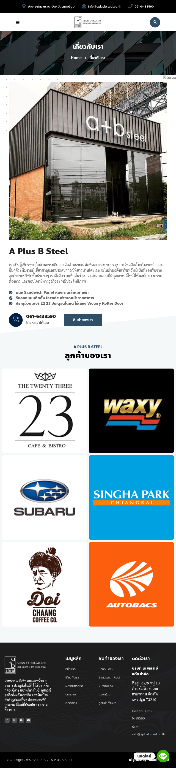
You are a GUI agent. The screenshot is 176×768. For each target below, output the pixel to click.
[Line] (163, 756)
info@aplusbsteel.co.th (104, 6)
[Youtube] (28, 720)
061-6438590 (144, 6)
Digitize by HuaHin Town (149, 759)
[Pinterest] (21, 720)
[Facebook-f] (7, 720)
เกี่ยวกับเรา (96, 58)
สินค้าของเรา (83, 320)
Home (76, 58)
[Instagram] (14, 720)
